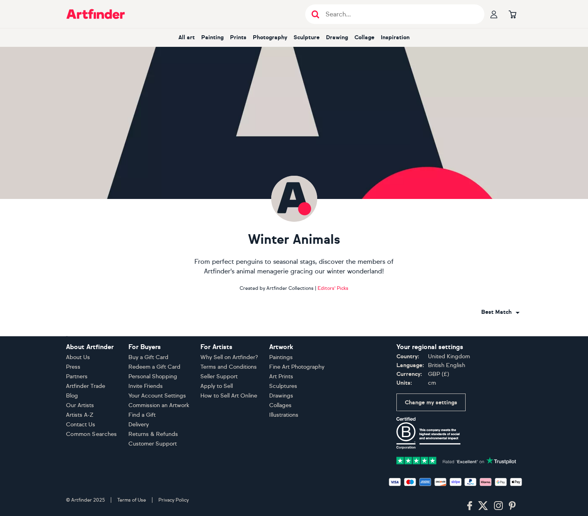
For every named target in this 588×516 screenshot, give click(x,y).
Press (73, 366)
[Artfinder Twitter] (483, 506)
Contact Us (80, 424)
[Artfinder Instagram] (498, 506)
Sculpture (307, 37)
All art (186, 37)
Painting (212, 37)
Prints (238, 37)
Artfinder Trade (85, 386)
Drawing (337, 37)
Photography (270, 37)
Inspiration (395, 37)
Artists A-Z (80, 415)
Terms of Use (131, 500)
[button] (500, 312)
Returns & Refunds (153, 434)
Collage (364, 37)
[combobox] (500, 312)
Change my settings (431, 402)
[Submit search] (315, 14)
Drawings (281, 395)
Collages (280, 405)
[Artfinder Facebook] (469, 506)
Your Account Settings (157, 395)
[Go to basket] (512, 14)
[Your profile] (494, 14)
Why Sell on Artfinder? (229, 357)
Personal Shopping (152, 376)
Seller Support (219, 376)
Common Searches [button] (91, 434)
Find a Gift (142, 415)
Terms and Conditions (228, 366)
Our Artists (80, 405)
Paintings (281, 357)
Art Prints (281, 376)
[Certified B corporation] (428, 432)
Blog (72, 395)
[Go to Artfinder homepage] (95, 14)
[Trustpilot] (456, 460)
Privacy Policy (173, 500)
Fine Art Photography (296, 366)
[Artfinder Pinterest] (512, 506)
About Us (78, 357)
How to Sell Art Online (228, 395)
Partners (77, 376)
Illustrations (283, 415)
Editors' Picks (333, 288)
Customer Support (152, 443)
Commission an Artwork (158, 405)
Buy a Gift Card (148, 357)
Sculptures (283, 386)
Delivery (138, 424)
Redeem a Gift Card (154, 366)
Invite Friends (145, 386)
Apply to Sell (216, 386)
